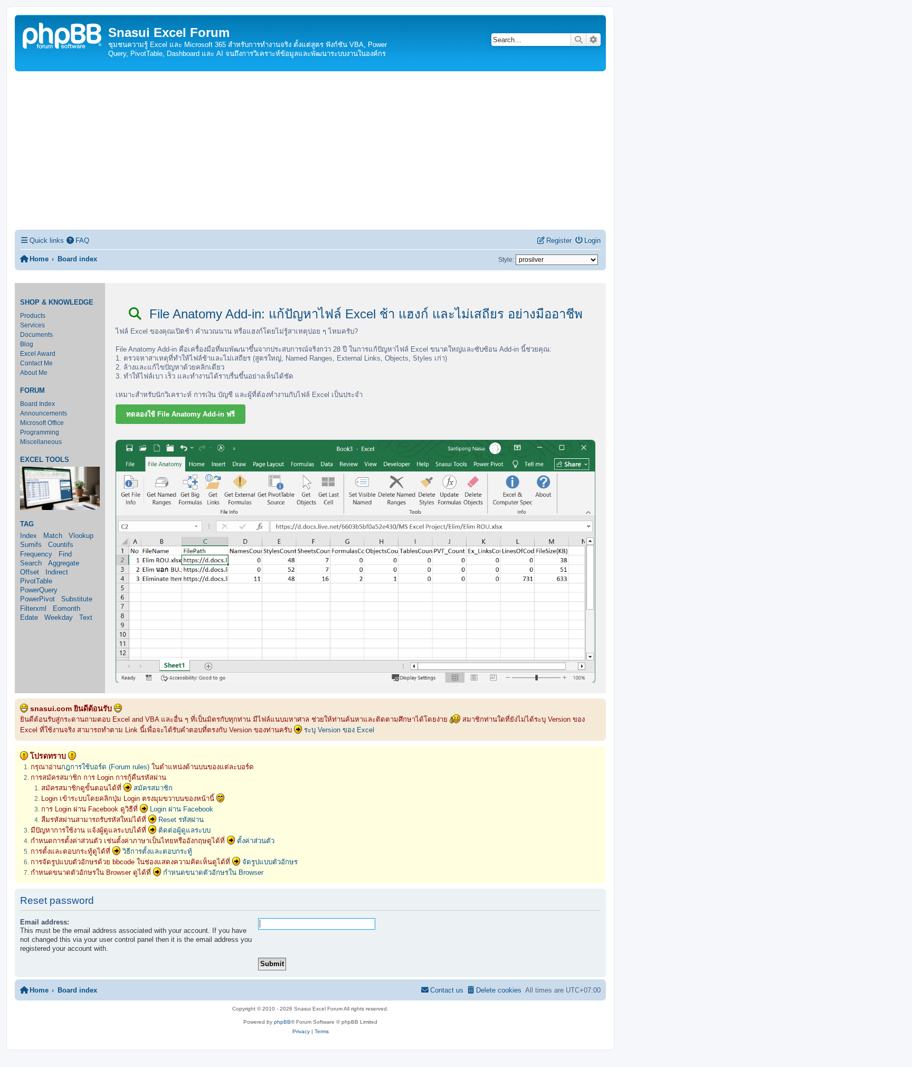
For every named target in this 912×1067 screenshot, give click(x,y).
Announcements (43, 413)
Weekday (58, 617)
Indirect (56, 572)
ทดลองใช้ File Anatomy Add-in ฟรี (180, 414)
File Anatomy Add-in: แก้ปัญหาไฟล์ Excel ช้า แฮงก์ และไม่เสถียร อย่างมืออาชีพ (364, 314)
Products (32, 315)
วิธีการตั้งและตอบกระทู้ (157, 851)
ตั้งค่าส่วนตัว (255, 841)
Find (65, 554)
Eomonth (66, 608)
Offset (29, 572)
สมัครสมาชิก (153, 788)
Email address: (44, 922)
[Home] (62, 34)
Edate (29, 617)
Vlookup (81, 536)
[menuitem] (78, 240)
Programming (39, 432)
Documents (36, 334)
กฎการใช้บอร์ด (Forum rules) (105, 767)
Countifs (60, 545)
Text (85, 617)
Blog (26, 344)
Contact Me (36, 363)
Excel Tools (44, 460)
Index (28, 536)
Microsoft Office (42, 423)
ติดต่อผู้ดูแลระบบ (184, 830)
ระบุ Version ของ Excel (339, 730)
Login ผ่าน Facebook (181, 809)
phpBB (282, 1022)
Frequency (36, 554)
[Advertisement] (310, 150)
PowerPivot (37, 599)
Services (32, 325)
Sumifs (31, 545)
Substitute (76, 599)
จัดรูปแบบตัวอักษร (270, 862)
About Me (34, 372)
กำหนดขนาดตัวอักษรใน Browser (213, 872)
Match (52, 536)
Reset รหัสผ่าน (181, 820)
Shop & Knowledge (56, 302)
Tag (27, 524)
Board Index (37, 404)
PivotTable (36, 581)
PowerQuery (39, 590)
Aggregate (63, 563)
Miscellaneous (41, 442)
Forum (32, 390)
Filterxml (33, 608)
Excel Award (37, 353)
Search (31, 563)
